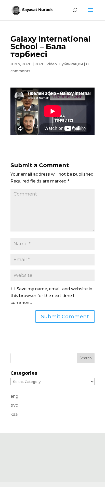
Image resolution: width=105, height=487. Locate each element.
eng (14, 396)
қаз (14, 414)
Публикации (71, 64)
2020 (40, 64)
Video (51, 64)
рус (14, 405)
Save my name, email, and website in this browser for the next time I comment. (51, 295)
